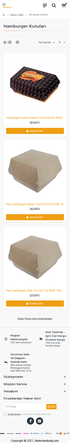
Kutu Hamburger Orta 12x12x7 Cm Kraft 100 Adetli (35, 290)
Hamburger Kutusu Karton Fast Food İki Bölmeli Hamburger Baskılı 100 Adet (35, 117)
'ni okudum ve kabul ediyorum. (29, 414)
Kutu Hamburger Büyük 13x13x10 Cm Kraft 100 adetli (35, 204)
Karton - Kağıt (16, 14)
